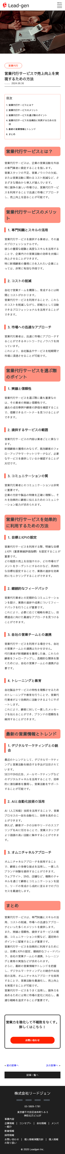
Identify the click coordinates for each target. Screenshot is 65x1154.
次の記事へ (52, 1065)
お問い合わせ (32, 1040)
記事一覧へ (32, 1075)
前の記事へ (13, 1065)
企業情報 (9, 1123)
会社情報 (41, 1123)
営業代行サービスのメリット (23, 110)
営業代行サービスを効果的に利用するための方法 (32, 122)
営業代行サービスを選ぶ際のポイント (28, 115)
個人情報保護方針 (34, 1139)
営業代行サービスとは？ (21, 104)
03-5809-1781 (32, 1106)
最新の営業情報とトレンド (22, 129)
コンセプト (25, 1123)
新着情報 (9, 1130)
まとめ (12, 134)
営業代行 (13, 65)
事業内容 (9, 1119)
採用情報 (9, 1135)
